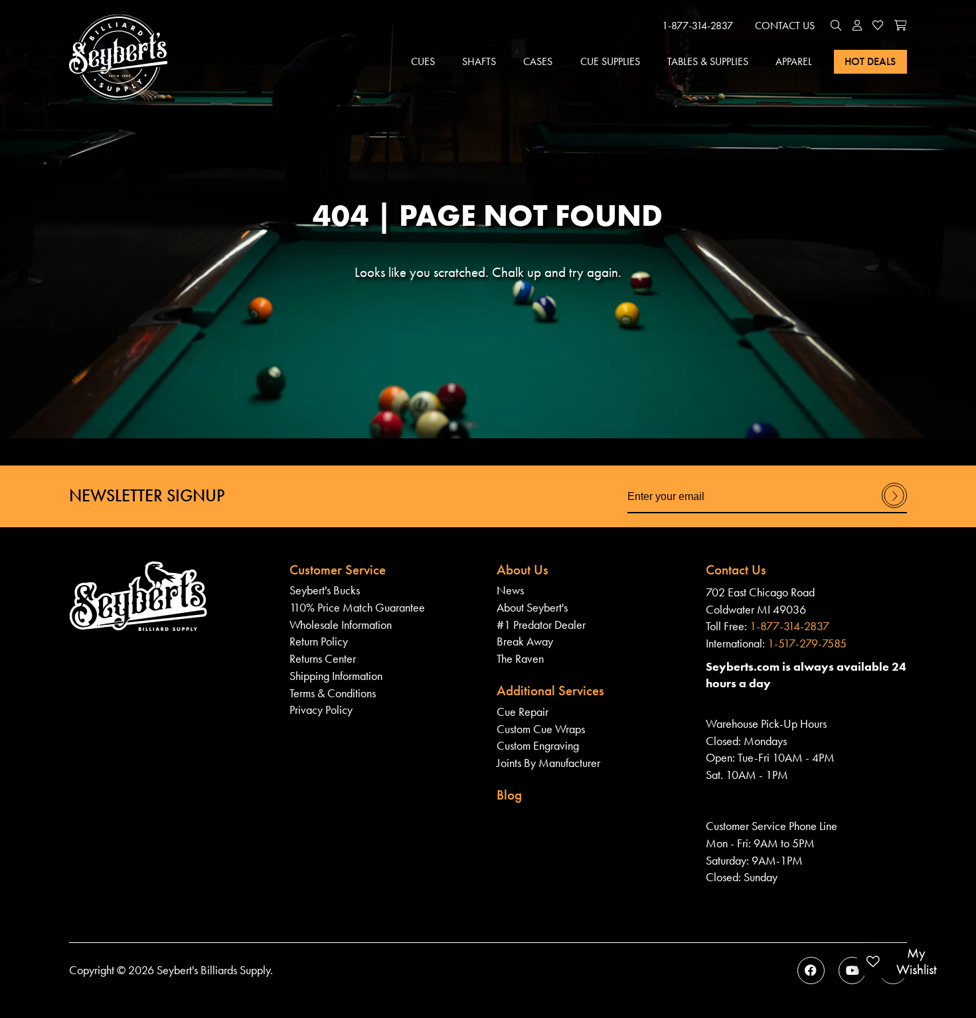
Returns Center (322, 658)
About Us (522, 569)
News (510, 590)
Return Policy (318, 641)
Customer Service (337, 569)
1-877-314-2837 (697, 26)
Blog (509, 795)
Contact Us (785, 26)
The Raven (520, 658)
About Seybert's (532, 607)
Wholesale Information (340, 624)
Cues (423, 61)
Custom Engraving (538, 745)
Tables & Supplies (707, 61)
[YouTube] (852, 970)
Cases (537, 61)
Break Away (525, 641)
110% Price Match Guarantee (357, 607)
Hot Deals (870, 61)
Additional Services (550, 690)
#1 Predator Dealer (541, 624)
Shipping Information (335, 675)
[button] (836, 26)
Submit (894, 507)
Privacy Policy (321, 709)
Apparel (793, 61)
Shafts (479, 61)
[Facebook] (811, 970)
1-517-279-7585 (807, 643)
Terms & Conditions (332, 693)
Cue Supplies (610, 61)
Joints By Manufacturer (548, 762)
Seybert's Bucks (324, 590)
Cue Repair (522, 711)
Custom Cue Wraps (541, 728)
